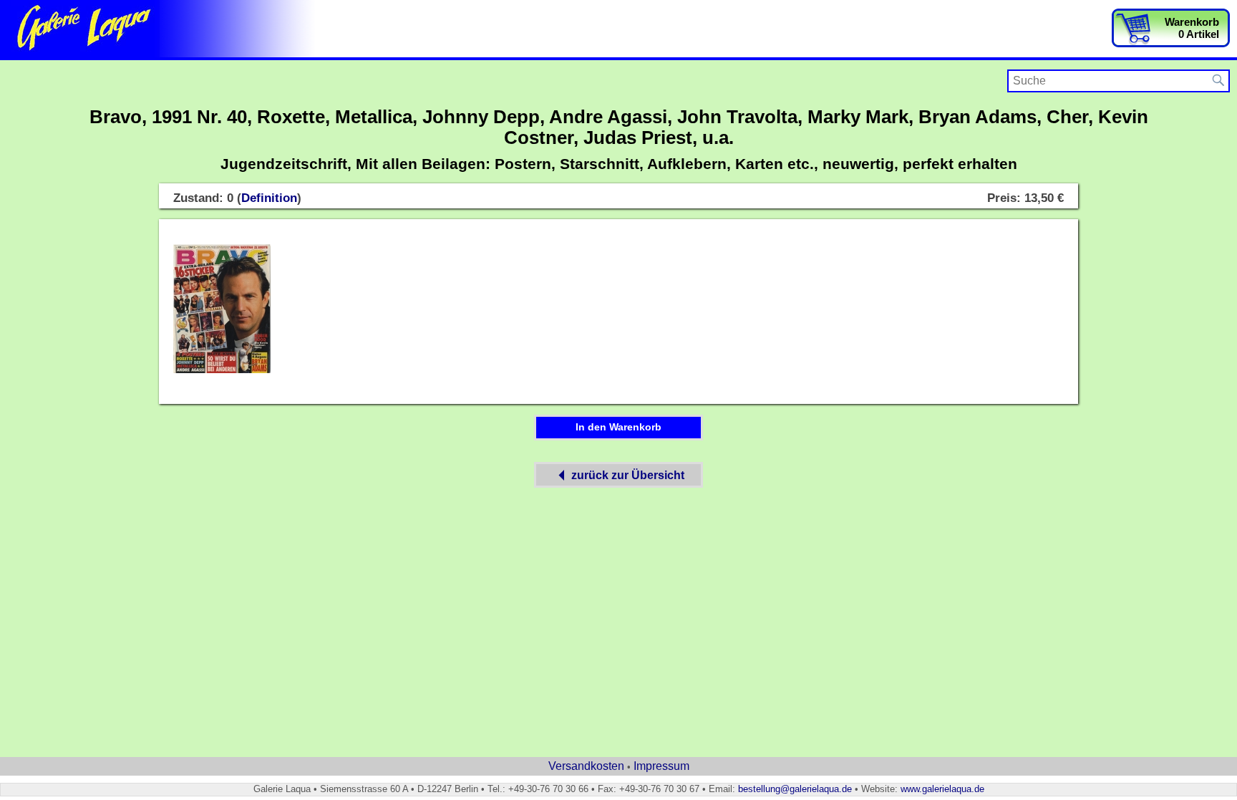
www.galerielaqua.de (942, 789)
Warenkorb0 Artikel (1192, 28)
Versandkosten (586, 766)
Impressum (661, 766)
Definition (269, 198)
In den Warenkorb (618, 427)
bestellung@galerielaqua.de (795, 789)
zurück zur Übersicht (627, 475)
